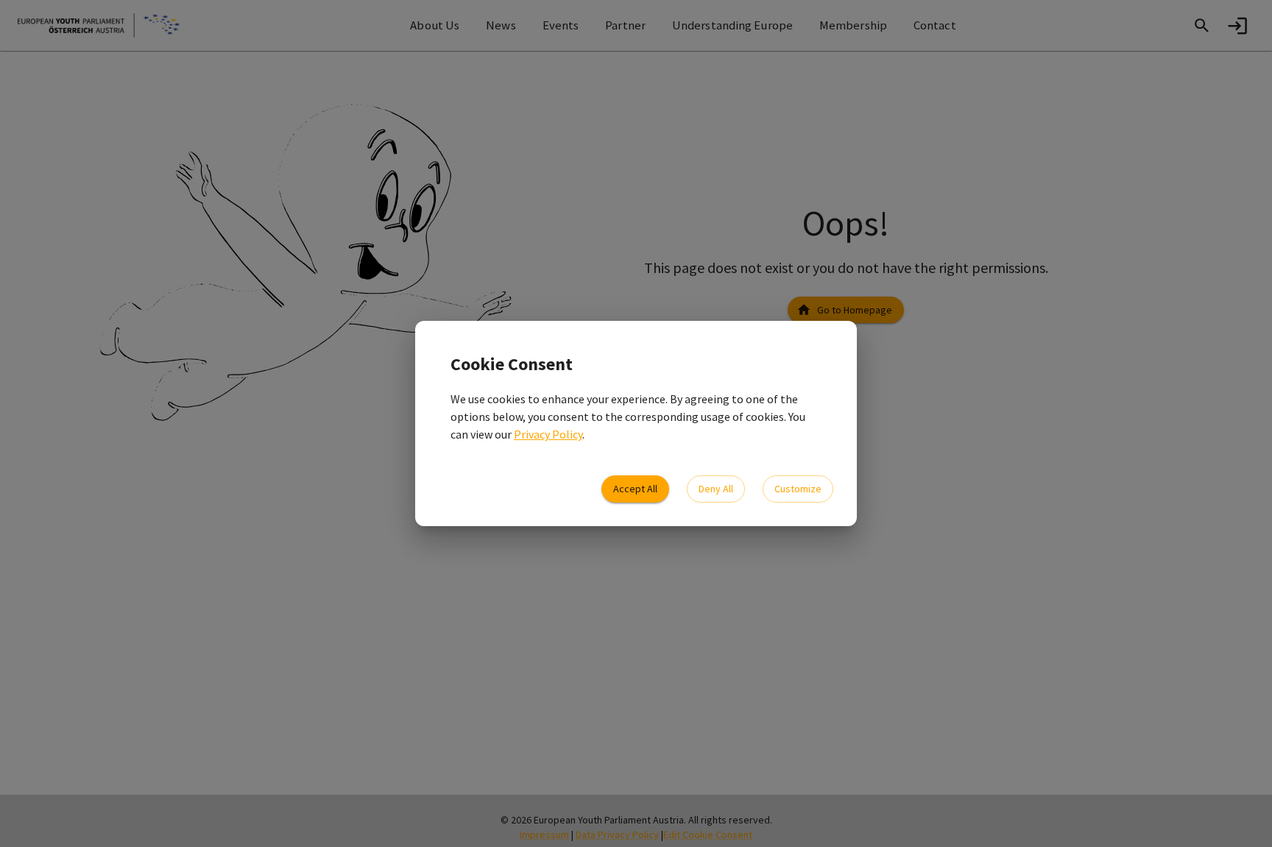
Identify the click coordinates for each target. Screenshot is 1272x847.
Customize (798, 488)
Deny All (716, 488)
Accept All (635, 488)
